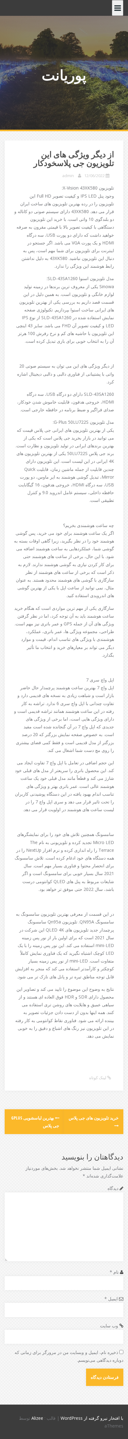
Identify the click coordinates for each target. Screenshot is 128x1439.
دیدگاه (112, 1188)
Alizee (37, 1418)
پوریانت (64, 74)
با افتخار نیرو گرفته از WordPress (92, 1418)
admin (68, 175)
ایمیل (111, 1299)
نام (114, 1272)
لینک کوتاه (98, 1077)
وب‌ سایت (109, 1326)
